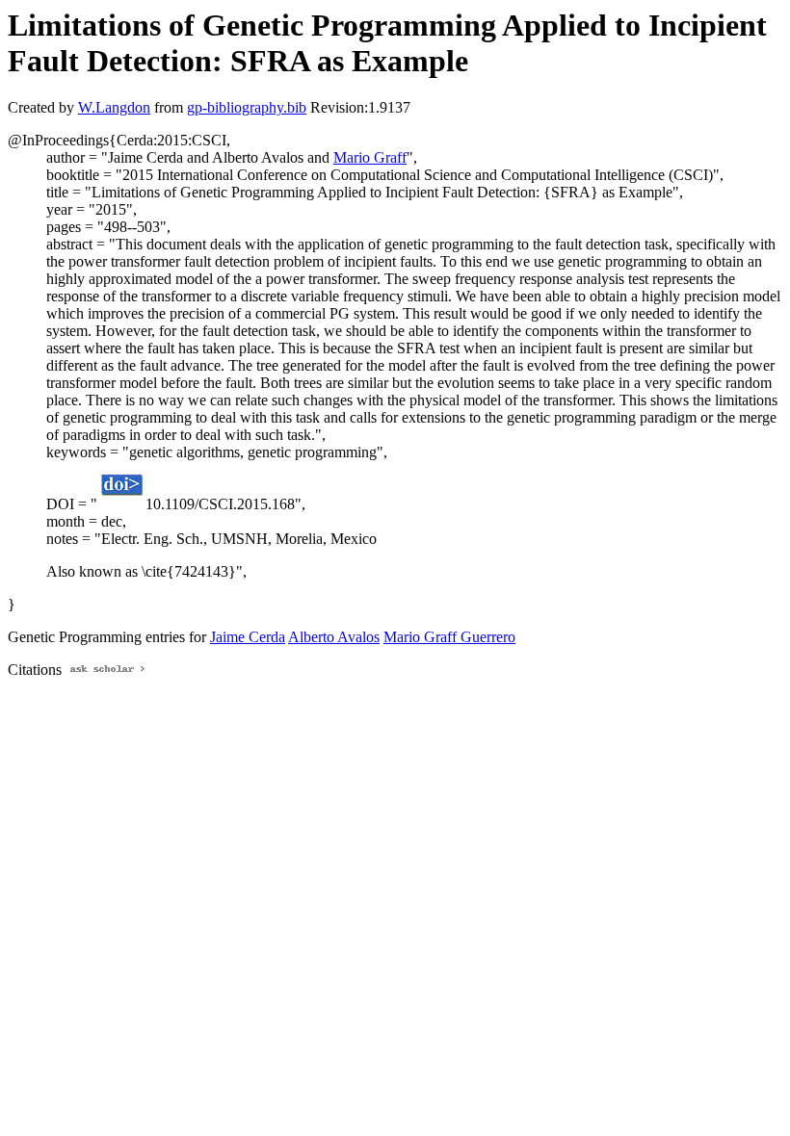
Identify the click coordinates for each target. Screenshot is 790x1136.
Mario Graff (370, 157)
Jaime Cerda (247, 637)
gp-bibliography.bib (246, 107)
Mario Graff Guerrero (449, 637)
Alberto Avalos (334, 637)
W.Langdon (114, 107)
